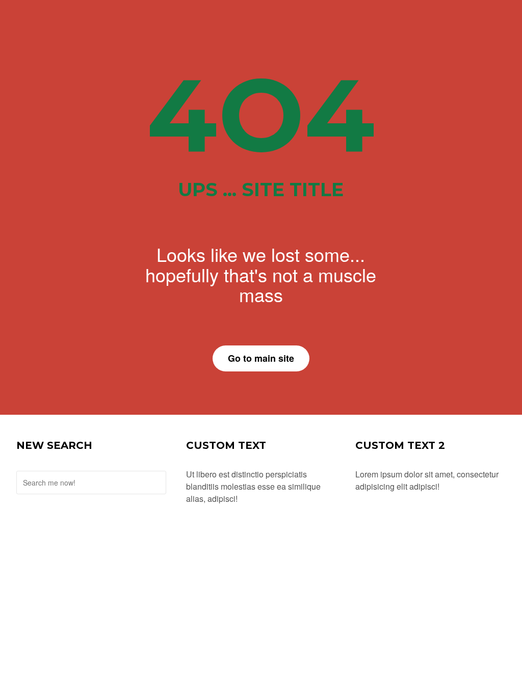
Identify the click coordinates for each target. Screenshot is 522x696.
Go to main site (261, 358)
